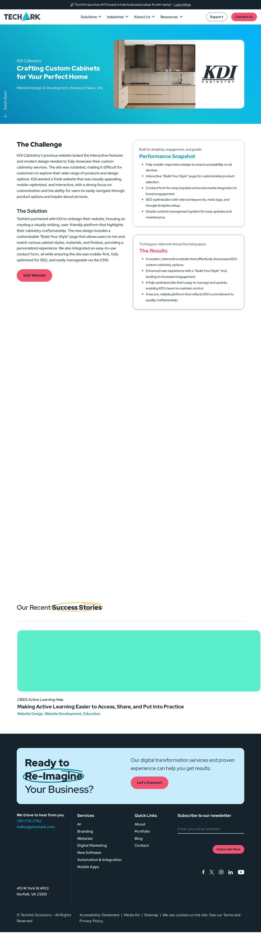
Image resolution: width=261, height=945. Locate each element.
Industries (115, 16)
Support (216, 17)
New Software (89, 852)
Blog (139, 838)
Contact (142, 845)
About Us (142, 16)
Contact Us (244, 17)
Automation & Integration (99, 859)
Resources (169, 16)
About (140, 824)
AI (79, 824)
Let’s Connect (149, 782)
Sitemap (151, 915)
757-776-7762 (29, 821)
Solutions (89, 16)
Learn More (182, 4)
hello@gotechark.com (36, 826)
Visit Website (34, 275)
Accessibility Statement (99, 915)
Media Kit (132, 915)
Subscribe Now (228, 849)
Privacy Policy (91, 920)
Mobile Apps (88, 866)
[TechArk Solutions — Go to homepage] (22, 16)
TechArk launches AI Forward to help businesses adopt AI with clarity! (123, 4)
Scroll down (5, 100)
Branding (85, 831)
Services (85, 815)
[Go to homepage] (35, 864)
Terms (228, 915)
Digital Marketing (92, 845)
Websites (85, 838)
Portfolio (142, 831)
